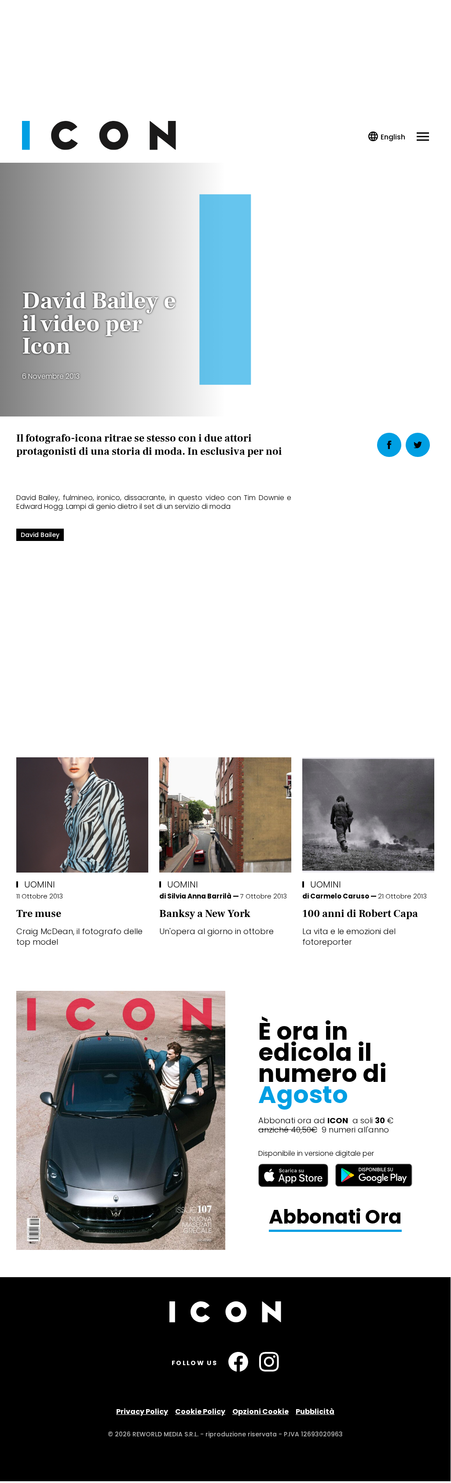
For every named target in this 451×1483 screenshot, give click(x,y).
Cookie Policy (200, 1411)
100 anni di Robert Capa (360, 913)
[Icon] (99, 147)
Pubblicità (315, 1411)
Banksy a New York (204, 913)
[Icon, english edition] (387, 136)
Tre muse (38, 913)
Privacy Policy (142, 1411)
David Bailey (40, 534)
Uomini (39, 884)
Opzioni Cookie (260, 1411)
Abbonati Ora (335, 1217)
